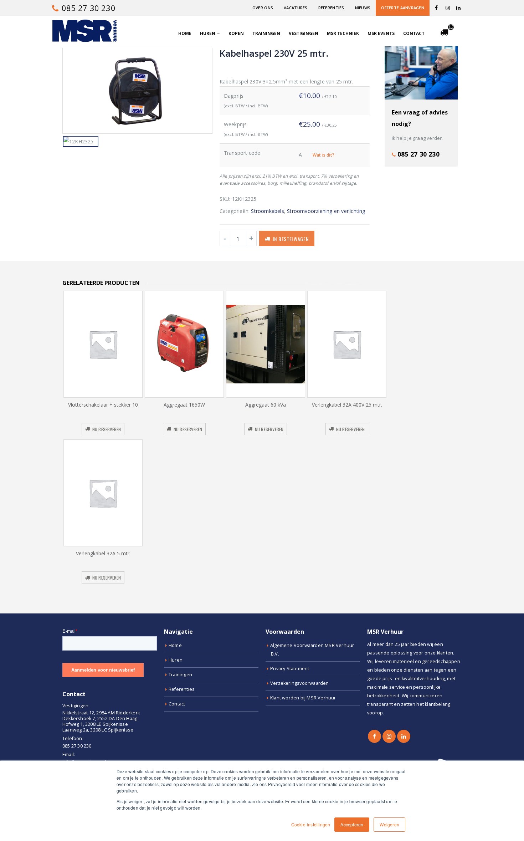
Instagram (389, 736)
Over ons (262, 7)
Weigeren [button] (389, 824)
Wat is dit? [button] (323, 155)
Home (184, 33)
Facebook (374, 736)
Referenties (331, 7)
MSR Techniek (343, 33)
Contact (414, 33)
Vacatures (295, 7)
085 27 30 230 (87, 7)
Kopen (236, 33)
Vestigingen (303, 33)
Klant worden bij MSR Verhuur (303, 698)
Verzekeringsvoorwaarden (299, 683)
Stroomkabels (267, 211)
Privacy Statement (289, 669)
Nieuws (363, 7)
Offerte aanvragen (402, 7)
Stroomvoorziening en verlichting (326, 211)
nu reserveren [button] (106, 429)
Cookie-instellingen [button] (310, 824)
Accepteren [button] (351, 824)
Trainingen (266, 33)
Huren (207, 33)
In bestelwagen (291, 239)
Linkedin (403, 736)
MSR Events (381, 33)
